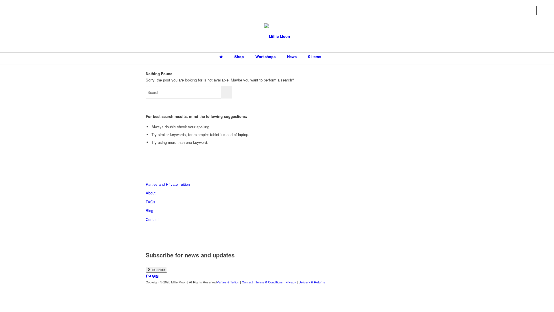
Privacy (290, 282)
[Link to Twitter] (532, 10)
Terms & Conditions (269, 282)
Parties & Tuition (228, 282)
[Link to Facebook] (523, 10)
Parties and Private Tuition (168, 184)
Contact (152, 219)
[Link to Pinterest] (541, 10)
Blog (149, 210)
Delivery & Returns (312, 282)
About (151, 193)
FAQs (150, 202)
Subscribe (156, 270)
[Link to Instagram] (549, 10)
